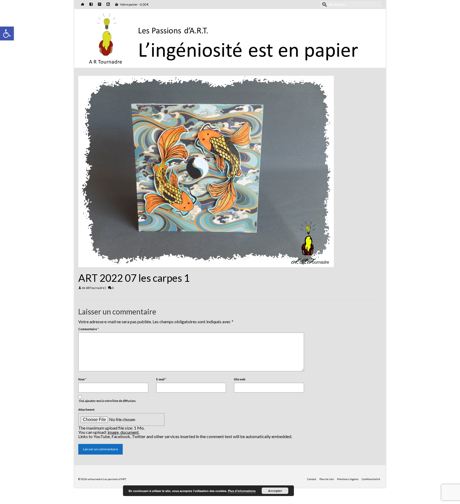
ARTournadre (95, 287)
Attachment (86, 409)
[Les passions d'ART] (230, 37)
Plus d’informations (242, 491)
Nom (82, 379)
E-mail (161, 379)
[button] (7, 33)
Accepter (275, 490)
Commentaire (88, 329)
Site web (239, 379)
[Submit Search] (324, 4)
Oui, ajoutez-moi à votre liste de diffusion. (107, 400)
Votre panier (134, 4)
